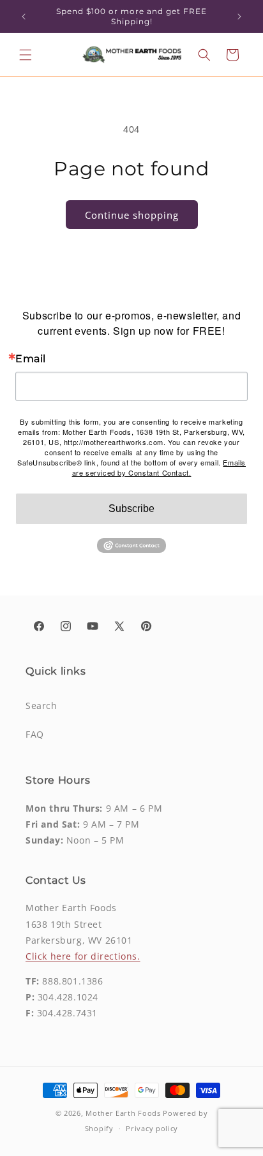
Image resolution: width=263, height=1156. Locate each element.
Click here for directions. (83, 956)
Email (30, 359)
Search (41, 705)
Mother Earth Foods (123, 1113)
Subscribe (131, 508)
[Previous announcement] (24, 17)
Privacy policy (152, 1128)
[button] (25, 55)
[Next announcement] (239, 17)
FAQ (35, 734)
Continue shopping (132, 215)
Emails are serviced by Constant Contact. (159, 467)
